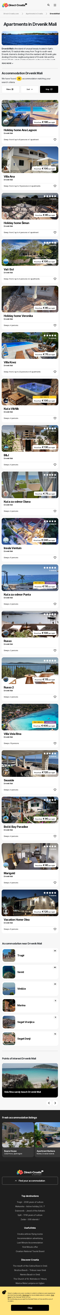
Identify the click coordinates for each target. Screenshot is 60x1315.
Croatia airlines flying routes (30, 1234)
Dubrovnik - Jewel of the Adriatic (30, 1211)
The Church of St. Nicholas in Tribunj (30, 1279)
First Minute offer (30, 1247)
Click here (25, 1295)
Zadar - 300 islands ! (30, 1219)
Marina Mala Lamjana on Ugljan (30, 1283)
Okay (30, 1308)
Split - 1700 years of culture (30, 1215)
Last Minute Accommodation (30, 1242)
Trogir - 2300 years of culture (30, 1202)
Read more (7, 63)
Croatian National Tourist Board (30, 1251)
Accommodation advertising (30, 1238)
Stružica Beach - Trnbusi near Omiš (30, 1270)
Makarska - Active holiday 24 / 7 (30, 1206)
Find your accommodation (31, 1180)
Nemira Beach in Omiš (30, 1274)
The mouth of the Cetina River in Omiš (30, 1266)
